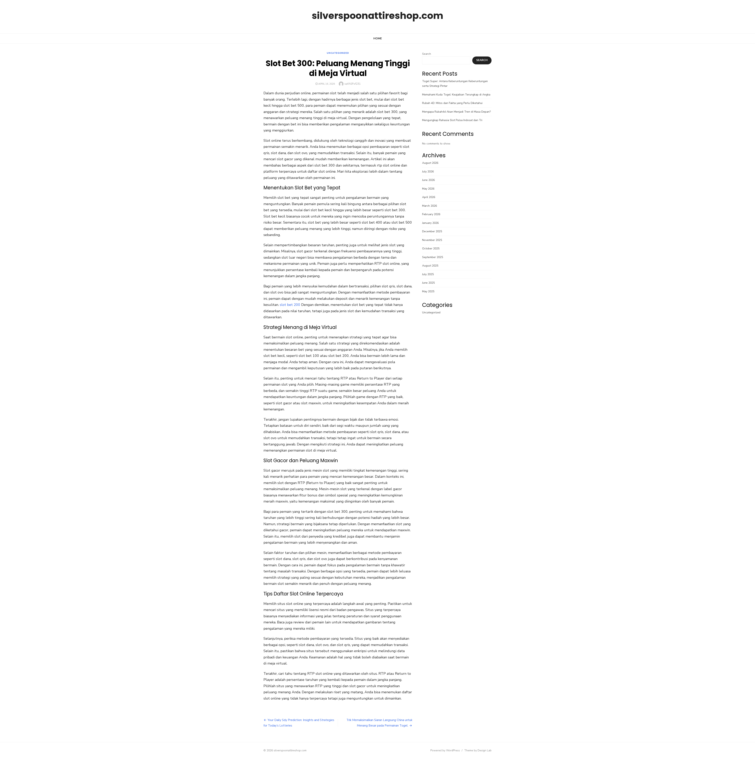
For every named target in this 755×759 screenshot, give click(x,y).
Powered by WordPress (445, 750)
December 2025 (432, 231)
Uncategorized (338, 53)
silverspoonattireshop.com (377, 15)
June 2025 (428, 283)
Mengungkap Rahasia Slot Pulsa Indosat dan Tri (452, 120)
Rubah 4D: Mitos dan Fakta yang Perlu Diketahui (452, 103)
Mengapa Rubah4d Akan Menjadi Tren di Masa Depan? (456, 112)
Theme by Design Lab (478, 750)
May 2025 (428, 291)
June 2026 (428, 180)
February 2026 (431, 214)
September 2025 (432, 257)
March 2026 (429, 206)
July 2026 (428, 171)
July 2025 (428, 274)
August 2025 (430, 266)
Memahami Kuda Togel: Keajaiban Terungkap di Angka (456, 94)
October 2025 (430, 248)
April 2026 (428, 197)
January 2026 (430, 223)
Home (377, 38)
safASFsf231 (352, 84)
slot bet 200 (290, 304)
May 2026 (428, 189)
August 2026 (430, 163)
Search (426, 54)
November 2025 (432, 240)
